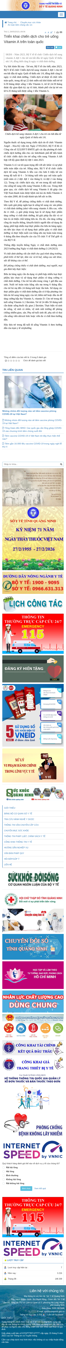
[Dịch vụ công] (33, 1026)
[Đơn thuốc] (33, 1092)
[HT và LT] (33, 975)
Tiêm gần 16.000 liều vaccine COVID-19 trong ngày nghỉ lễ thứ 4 (32, 445)
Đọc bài (50, 47)
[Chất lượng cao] (33, 1001)
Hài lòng (10, 1171)
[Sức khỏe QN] (33, 793)
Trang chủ (11, 22)
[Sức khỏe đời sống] (33, 879)
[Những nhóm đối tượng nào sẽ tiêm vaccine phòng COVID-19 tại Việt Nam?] (33, 392)
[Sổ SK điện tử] (33, 715)
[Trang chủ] (33, 5)
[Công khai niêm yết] (33, 1064)
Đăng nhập (53, 3)
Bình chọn (26, 1188)
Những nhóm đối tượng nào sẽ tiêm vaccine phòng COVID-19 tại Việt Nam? (32, 421)
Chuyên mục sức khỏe (30, 22)
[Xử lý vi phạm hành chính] (33, 765)
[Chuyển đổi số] (33, 946)
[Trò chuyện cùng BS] (33, 920)
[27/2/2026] (33, 519)
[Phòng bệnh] (33, 1125)
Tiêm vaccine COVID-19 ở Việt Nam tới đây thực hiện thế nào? (31, 437)
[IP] (33, 1150)
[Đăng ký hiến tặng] (33, 669)
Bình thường (12, 1175)
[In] (57, 32)
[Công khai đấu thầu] (33, 1047)
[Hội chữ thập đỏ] (33, 899)
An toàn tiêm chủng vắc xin (20, 25)
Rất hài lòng (12, 1167)
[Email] (61, 32)
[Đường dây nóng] (33, 582)
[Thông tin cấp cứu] (33, 633)
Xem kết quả (40, 1188)
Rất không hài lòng (15, 1183)
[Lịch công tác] (33, 603)
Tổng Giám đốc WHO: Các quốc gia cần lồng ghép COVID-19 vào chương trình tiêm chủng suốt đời (32, 429)
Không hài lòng (13, 1179)
